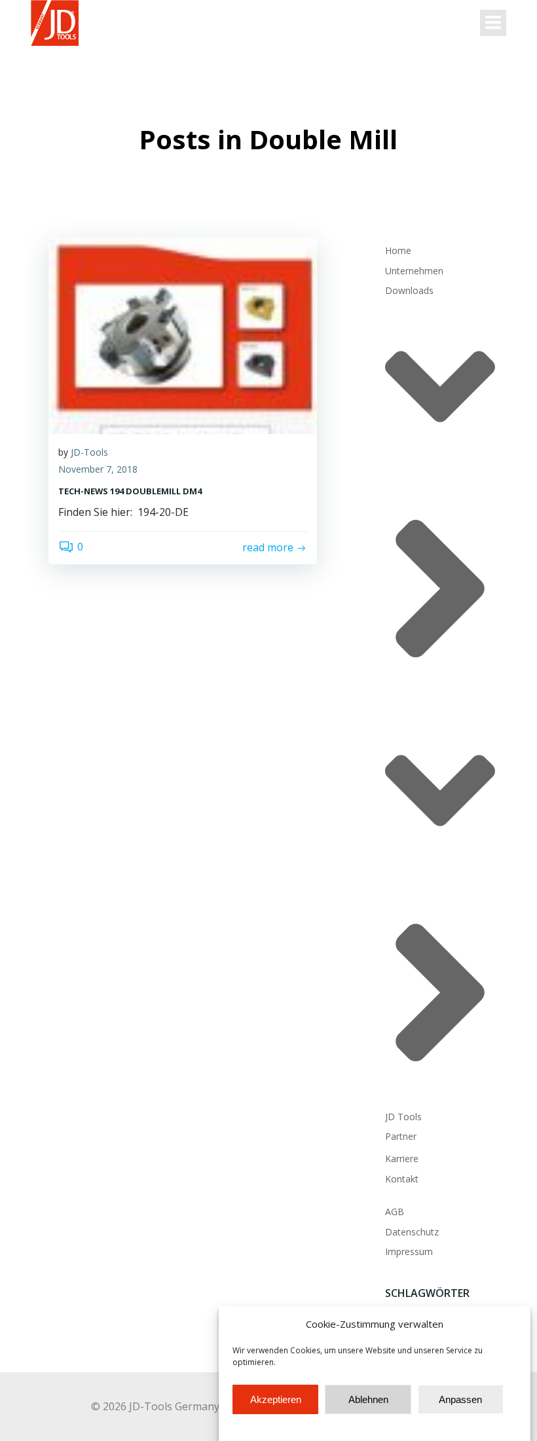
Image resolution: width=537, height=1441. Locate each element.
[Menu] (493, 23)
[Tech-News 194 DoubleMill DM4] (182, 335)
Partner (401, 1136)
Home (398, 250)
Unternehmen (414, 270)
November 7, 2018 (98, 469)
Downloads (409, 290)
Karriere (401, 1158)
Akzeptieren (275, 1399)
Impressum (409, 1251)
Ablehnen (368, 1399)
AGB (394, 1211)
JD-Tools (89, 452)
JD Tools (403, 1116)
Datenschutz (412, 1232)
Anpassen (460, 1399)
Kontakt (401, 1179)
